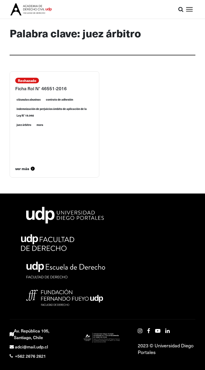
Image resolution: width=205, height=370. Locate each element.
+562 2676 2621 (30, 356)
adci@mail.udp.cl (31, 347)
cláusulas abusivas (29, 99)
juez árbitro (24, 125)
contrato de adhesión (59, 99)
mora (40, 125)
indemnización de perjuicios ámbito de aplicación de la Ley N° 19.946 (52, 112)
